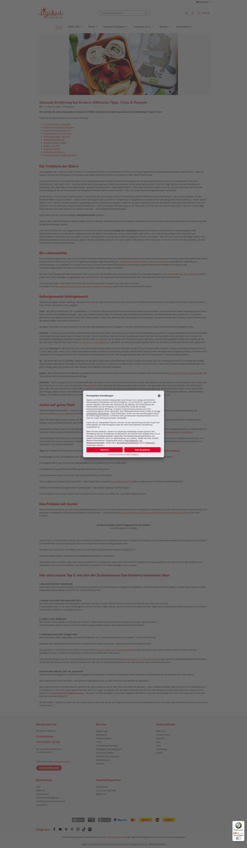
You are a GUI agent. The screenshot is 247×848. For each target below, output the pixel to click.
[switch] (238, 838)
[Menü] (242, 822)
